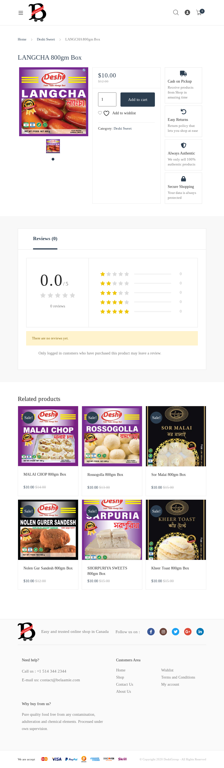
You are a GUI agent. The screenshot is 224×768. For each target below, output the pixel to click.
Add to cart (137, 99)
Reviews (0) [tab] (45, 238)
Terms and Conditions (178, 677)
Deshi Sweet (46, 39)
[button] (84, 70)
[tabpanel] (53, 146)
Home (22, 39)
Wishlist (167, 670)
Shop (120, 677)
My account (170, 684)
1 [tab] (53, 159)
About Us (123, 692)
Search (176, 12)
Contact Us (124, 684)
